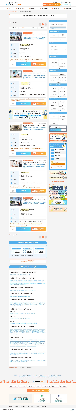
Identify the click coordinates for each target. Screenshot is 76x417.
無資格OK (26, 330)
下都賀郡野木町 (33, 283)
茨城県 (11, 274)
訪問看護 (27, 304)
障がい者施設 (18, 304)
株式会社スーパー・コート (21, 346)
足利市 (15, 280)
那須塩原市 (12, 281)
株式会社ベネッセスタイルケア (16, 339)
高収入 (30, 330)
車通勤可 (24, 329)
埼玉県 (18, 274)
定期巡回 (31, 304)
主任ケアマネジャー (44, 375)
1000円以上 (17, 313)
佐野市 (22, 280)
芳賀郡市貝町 (14, 283)
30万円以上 (27, 318)
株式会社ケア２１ (31, 343)
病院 (11, 296)
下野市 (25, 281)
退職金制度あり (15, 334)
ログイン (66, 4)
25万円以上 (22, 318)
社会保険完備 (38, 332)
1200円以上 (22, 313)
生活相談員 (25, 375)
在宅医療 (25, 296)
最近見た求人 (68, 8)
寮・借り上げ (29, 329)
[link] (13, 28)
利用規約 (38, 386)
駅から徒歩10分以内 (18, 329)
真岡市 (35, 280)
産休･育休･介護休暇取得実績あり (38, 331)
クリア (64, 129)
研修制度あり (28, 331)
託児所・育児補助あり (23, 332)
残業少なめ (16, 332)
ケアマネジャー (36, 375)
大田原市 (39, 280)
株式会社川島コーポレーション (27, 344)
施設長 (17, 353)
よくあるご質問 (31, 386)
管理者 (18, 354)
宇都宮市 (11, 280)
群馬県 (14, 274)
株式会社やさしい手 (23, 343)
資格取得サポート (22, 331)
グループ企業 (36, 406)
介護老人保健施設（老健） (19, 302)
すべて (54, 28)
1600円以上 (33, 313)
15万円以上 (12, 318)
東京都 (24, 274)
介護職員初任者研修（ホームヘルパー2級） (28, 360)
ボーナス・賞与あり (31, 332)
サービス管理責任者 (33, 353)
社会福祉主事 (39, 360)
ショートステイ (13, 305)
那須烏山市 (21, 281)
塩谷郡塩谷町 (39, 283)
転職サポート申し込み (38, 390)
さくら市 (16, 281)
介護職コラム (55, 386)
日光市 (29, 280)
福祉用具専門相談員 (43, 376)
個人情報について (46, 386)
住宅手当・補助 (35, 329)
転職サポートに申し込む (51, 4)
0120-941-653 (22, 399)
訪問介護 (11, 302)
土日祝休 (42, 330)
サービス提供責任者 (53, 375)
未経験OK (17, 330)
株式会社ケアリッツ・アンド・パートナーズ (28, 342)
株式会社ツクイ (25, 339)
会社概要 (16, 406)
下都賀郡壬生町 (26, 283)
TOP (9, 8)
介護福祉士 (12, 360)
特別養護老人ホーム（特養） (18, 303)
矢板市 (43, 280)
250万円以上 (12, 323)
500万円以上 (34, 323)
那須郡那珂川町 (23, 284)
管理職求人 (22, 330)
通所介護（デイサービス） (29, 303)
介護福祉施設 (20, 296)
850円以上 (12, 313)
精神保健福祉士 (24, 361)
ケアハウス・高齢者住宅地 (39, 304)
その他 (29, 296)
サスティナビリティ (26, 406)
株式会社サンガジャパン (16, 344)
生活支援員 (14, 354)
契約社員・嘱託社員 (20, 290)
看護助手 (30, 375)
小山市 (32, 280)
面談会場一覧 (32, 8)
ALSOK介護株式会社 (15, 342)
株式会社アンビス (37, 344)
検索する (55, 130)
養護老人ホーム (20, 305)
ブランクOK (15, 331)
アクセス (20, 406)
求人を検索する (45, 8)
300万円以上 (18, 323)
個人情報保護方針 (43, 406)
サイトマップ (22, 386)
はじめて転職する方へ (58, 166)
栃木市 (19, 280)
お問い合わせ (63, 386)
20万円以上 (17, 318)
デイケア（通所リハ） (39, 303)
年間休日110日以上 (36, 330)
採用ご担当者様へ (13, 386)
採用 (32, 406)
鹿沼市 (25, 280)
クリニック (15, 296)
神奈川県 (28, 274)
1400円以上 (27, 313)
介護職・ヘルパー (17, 375)
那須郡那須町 (16, 284)
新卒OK (11, 332)
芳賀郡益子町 (36, 281)
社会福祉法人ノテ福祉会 (31, 346)
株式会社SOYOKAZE (35, 341)
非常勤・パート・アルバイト (30, 290)
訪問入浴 (23, 304)
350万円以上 (23, 323)
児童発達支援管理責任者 (23, 353)
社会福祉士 (17, 360)
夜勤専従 (11, 329)
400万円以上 (29, 323)
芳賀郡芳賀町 (20, 283)
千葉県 (21, 274)
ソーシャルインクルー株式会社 (24, 341)
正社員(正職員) (13, 290)
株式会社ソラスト (15, 343)
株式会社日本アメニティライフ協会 (36, 339)
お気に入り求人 (57, 8)
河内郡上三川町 (30, 281)
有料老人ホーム (28, 302)
